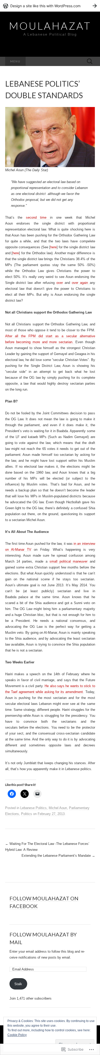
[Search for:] (89, 61)
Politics (26, 814)
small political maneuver (68, 561)
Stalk (18, 984)
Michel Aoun (58, 808)
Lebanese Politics (33, 808)
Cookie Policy (17, 1035)
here (53, 247)
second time (38, 217)
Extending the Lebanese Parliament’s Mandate (58, 856)
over (59, 283)
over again (81, 283)
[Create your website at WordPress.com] (50, 6)
